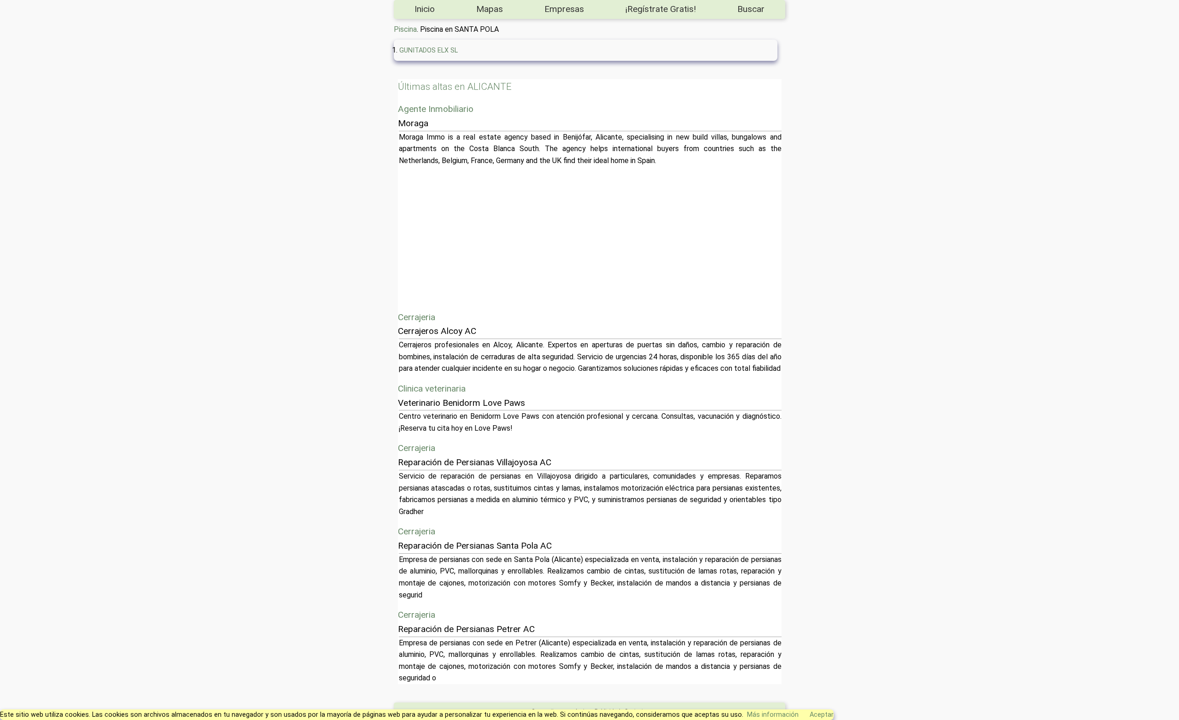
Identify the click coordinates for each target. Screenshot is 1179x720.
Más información (773, 715)
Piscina (405, 29)
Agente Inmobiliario (435, 109)
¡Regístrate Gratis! (660, 9)
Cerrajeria (416, 317)
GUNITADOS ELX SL (428, 50)
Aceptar (822, 715)
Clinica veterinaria (432, 388)
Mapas (489, 9)
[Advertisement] (675, 238)
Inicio (424, 9)
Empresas (564, 9)
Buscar (751, 9)
